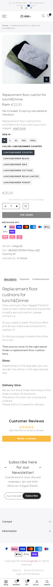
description (10, 279)
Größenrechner (40, 279)
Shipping (24, 111)
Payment (24, 279)
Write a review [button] (26, 438)
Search (16, 570)
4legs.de (17, 246)
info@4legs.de (38, 3)
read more (19, 128)
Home (5, 25)
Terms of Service (34, 570)
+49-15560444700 (19, 3)
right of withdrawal (28, 574)
